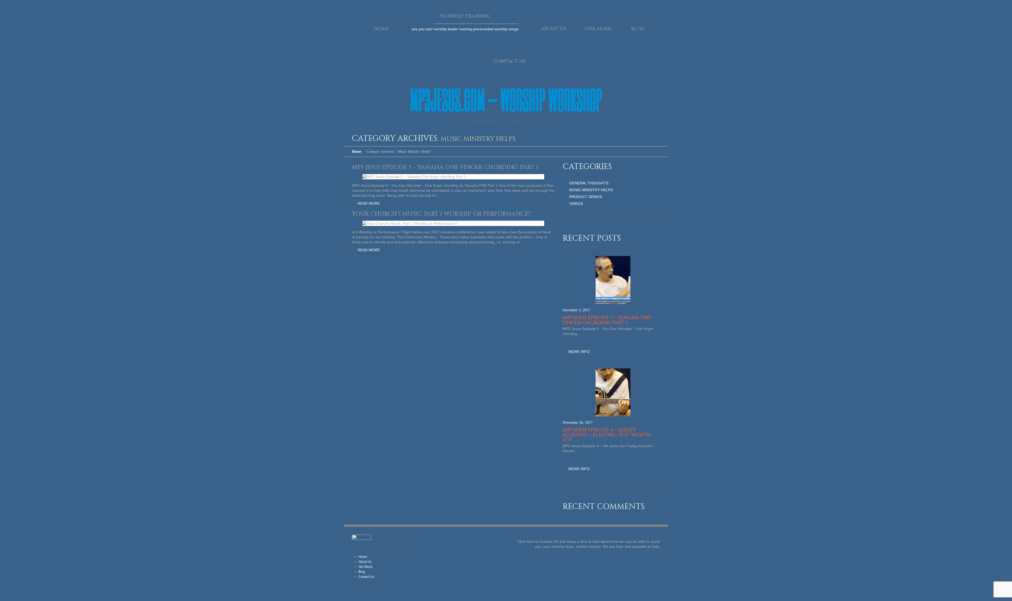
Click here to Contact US (537, 541)
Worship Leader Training (453, 29)
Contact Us (509, 61)
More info (579, 351)
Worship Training (465, 16)
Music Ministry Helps (591, 190)
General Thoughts (588, 183)
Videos (576, 203)
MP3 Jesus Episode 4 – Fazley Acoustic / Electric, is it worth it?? (606, 435)
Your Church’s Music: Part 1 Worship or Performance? (441, 214)
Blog (638, 29)
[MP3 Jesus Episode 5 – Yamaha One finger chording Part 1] (414, 176)
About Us (553, 29)
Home (381, 29)
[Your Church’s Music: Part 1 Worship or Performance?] (409, 223)
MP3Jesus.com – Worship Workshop (506, 99)
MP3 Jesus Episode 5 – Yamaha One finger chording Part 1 (445, 167)
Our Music (598, 29)
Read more (369, 203)
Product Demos (585, 197)
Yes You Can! (422, 29)
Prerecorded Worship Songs (495, 29)
